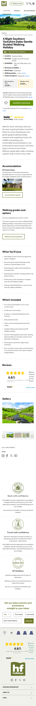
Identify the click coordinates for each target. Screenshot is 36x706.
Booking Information (10, 687)
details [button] (24, 73)
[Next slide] (33, 27)
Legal (5, 698)
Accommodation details (12, 195)
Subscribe (29, 621)
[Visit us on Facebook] (6, 455)
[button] (27, 3)
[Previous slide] (29, 27)
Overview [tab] (6, 11)
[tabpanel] (18, 284)
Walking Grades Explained (13, 237)
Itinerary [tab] (17, 11)
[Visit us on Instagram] (3, 455)
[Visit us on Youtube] (15, 455)
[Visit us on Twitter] (11, 455)
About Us (6, 692)
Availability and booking (21, 103)
